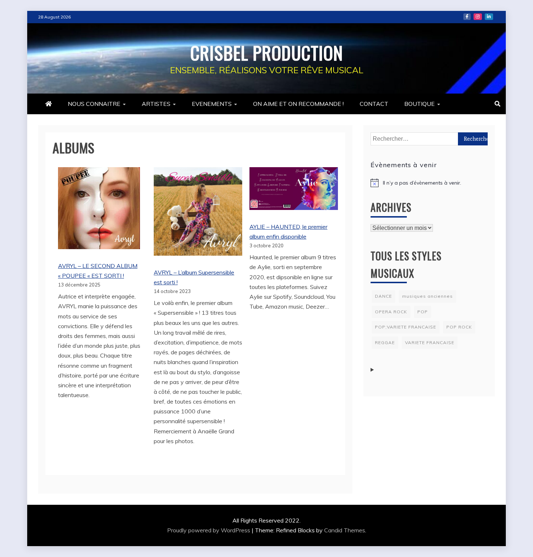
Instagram (478, 16)
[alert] (429, 182)
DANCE (383, 296)
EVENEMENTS (212, 103)
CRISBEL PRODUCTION (266, 52)
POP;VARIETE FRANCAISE (405, 327)
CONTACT (374, 103)
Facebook (467, 16)
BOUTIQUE (419, 103)
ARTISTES (156, 103)
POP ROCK (459, 327)
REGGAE (385, 342)
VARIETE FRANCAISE (429, 342)
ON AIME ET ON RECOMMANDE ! (298, 103)
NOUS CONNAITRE (94, 103)
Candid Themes (344, 530)
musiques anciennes (427, 296)
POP (422, 311)
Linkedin (489, 16)
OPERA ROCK (391, 311)
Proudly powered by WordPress (209, 530)
